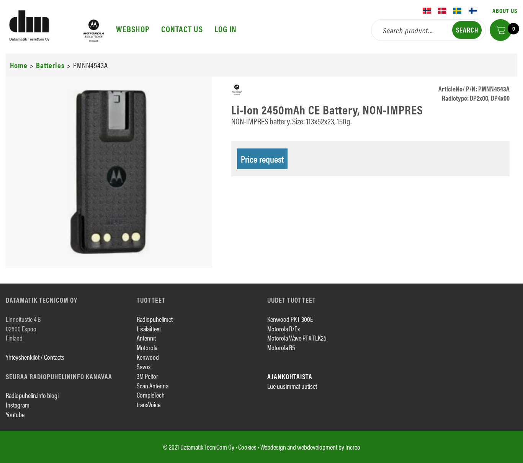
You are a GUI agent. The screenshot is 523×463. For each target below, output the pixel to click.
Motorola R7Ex (283, 328)
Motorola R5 (281, 347)
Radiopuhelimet (155, 319)
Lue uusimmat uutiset (292, 386)
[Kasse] (501, 30)
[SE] (457, 11)
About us (504, 10)
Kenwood (148, 357)
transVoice (148, 404)
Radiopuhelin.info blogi (32, 395)
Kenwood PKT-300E (290, 319)
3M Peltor (147, 376)
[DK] (442, 11)
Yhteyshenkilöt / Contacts (35, 357)
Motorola (147, 347)
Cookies (247, 447)
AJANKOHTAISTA (289, 376)
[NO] (427, 11)
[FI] (473, 11)
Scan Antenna (152, 385)
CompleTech (151, 394)
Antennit (146, 337)
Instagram (17, 404)
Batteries (50, 64)
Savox (143, 366)
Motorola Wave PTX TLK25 (296, 337)
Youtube (15, 414)
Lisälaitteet (149, 328)
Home (19, 64)
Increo (352, 447)
